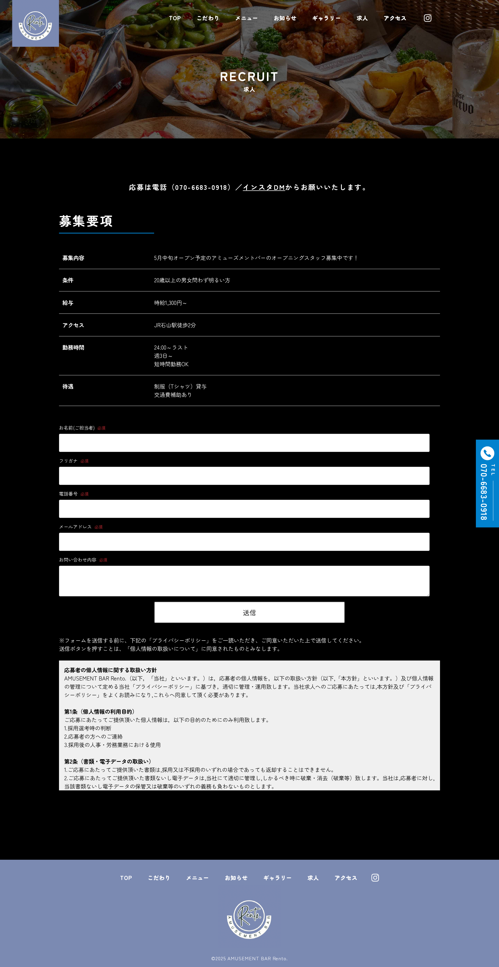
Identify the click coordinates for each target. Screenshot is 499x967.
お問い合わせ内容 (83, 559)
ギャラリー (326, 18)
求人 (362, 18)
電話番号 (74, 493)
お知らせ (285, 18)
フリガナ (74, 460)
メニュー (246, 18)
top (175, 18)
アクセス (395, 18)
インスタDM (264, 187)
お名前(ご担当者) (82, 427)
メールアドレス (81, 526)
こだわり (207, 18)
